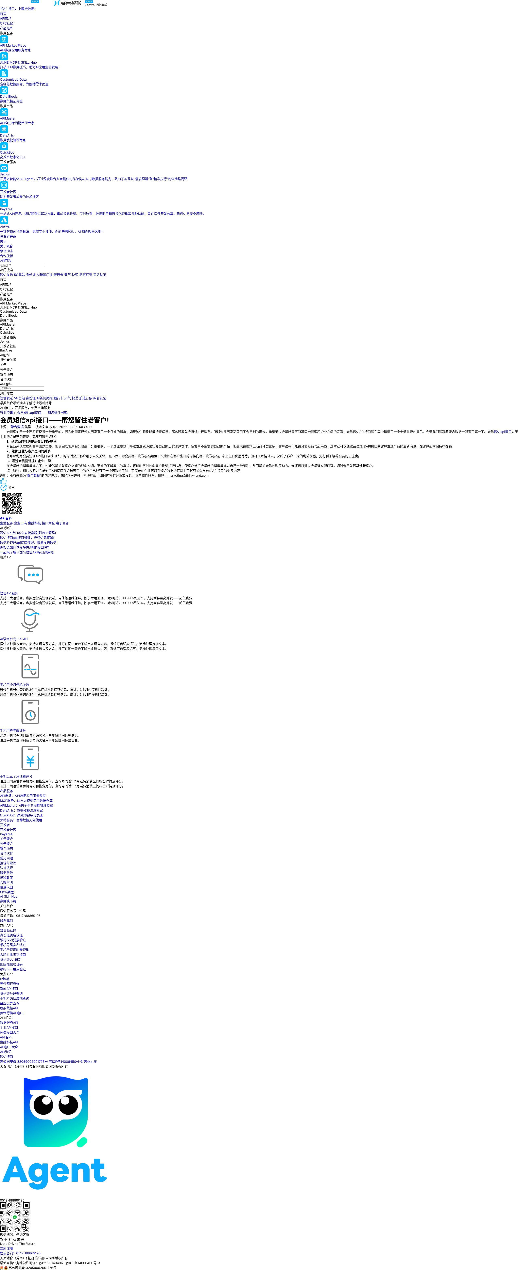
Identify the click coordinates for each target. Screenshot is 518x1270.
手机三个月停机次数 (14, 685)
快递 (75, 275)
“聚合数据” (33, 475)
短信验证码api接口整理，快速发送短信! (28, 542)
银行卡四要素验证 (13, 940)
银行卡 (58, 275)
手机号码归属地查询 (14, 998)
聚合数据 (17, 427)
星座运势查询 (9, 1003)
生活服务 (6, 523)
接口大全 (48, 523)
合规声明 (6, 882)
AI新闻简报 (45, 275)
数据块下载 (8, 901)
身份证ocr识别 (10, 959)
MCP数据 (7, 892)
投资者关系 (8, 236)
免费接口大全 (9, 1032)
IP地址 (4, 979)
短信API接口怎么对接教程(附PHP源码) (28, 533)
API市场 (6, 18)
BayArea (6, 834)
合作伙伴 (6, 256)
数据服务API (9, 1023)
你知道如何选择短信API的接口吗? (24, 547)
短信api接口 (503, 432)
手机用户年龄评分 (13, 730)
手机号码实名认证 (13, 945)
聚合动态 (6, 251)
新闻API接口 (9, 989)
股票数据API (9, 1008)
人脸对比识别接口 (13, 955)
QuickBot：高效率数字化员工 (21, 815)
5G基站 (19, 275)
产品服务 (6, 791)
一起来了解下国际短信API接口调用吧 (27, 552)
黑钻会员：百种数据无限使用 (21, 820)
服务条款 (6, 873)
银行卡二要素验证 (13, 969)
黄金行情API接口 (12, 1013)
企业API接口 (9, 1027)
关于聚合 (6, 246)
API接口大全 (9, 1047)
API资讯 (6, 1052)
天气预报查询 (9, 984)
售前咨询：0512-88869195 (20, 1253)
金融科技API (9, 1042)
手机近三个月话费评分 (16, 776)
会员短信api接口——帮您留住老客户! (44, 413)
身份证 (31, 275)
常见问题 (6, 858)
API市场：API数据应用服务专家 (23, 796)
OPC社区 (6, 23)
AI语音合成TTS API (14, 639)
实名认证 (99, 275)
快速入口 (6, 887)
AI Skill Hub (9, 896)
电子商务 (62, 523)
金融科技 (34, 523)
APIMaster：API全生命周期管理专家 (26, 805)
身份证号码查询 (11, 993)
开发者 (5, 825)
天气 (67, 275)
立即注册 (6, 1248)
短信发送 (6, 275)
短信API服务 (9, 593)
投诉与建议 (8, 863)
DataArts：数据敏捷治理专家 (21, 810)
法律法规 (6, 868)
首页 (3, 14)
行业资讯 (6, 413)
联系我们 (6, 921)
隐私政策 (6, 878)
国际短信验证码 (11, 964)
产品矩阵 (6, 28)
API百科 (6, 261)
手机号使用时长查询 (14, 950)
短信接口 (6, 1057)
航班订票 (85, 275)
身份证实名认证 (11, 935)
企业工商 (20, 523)
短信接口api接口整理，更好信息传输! (27, 538)
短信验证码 (8, 930)
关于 (3, 241)
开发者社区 (8, 830)
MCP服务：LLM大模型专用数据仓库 (26, 801)
